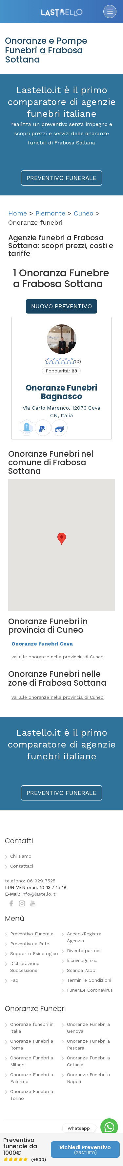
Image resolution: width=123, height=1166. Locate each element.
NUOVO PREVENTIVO (61, 306)
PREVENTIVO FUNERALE (61, 177)
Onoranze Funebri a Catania (88, 1061)
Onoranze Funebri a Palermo (31, 1078)
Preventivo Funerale (31, 933)
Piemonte (50, 213)
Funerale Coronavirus (90, 990)
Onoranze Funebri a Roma (31, 1044)
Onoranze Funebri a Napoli (88, 1078)
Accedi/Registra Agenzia (84, 937)
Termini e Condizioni (89, 980)
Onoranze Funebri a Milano (31, 1061)
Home (17, 213)
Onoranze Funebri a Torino (31, 1095)
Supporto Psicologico (34, 953)
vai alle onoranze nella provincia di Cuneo (57, 656)
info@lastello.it (38, 894)
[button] (62, 538)
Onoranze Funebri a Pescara (88, 1044)
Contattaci (21, 866)
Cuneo (83, 213)
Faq (14, 980)
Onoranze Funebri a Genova (88, 1028)
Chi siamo (20, 856)
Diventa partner (84, 950)
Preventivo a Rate (29, 943)
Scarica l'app (81, 970)
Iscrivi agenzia (82, 960)
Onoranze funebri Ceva (42, 644)
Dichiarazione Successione (24, 967)
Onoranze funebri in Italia (31, 1028)
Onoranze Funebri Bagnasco (61, 392)
